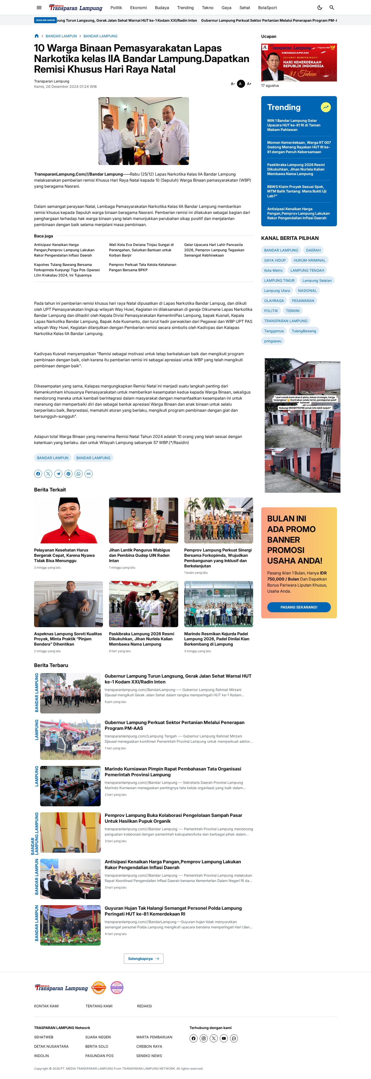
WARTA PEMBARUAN (154, 1037)
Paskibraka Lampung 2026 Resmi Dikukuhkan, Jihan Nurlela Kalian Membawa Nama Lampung (141, 639)
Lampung (37, 730)
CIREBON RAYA (149, 1046)
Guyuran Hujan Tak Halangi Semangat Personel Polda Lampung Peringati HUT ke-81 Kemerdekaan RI (173, 911)
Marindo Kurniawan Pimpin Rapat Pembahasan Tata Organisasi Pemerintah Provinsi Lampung (173, 771)
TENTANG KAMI (99, 1006)
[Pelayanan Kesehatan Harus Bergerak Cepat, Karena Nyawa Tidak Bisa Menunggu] (68, 520)
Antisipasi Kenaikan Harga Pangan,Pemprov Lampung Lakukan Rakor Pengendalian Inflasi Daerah (64, 249)
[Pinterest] (68, 474)
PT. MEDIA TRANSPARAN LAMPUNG (87, 1068)
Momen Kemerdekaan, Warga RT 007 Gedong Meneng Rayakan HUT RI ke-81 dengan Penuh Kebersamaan (299, 147)
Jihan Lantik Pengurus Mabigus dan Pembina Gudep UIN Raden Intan (139, 555)
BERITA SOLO (96, 1046)
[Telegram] (58, 474)
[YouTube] (224, 1038)
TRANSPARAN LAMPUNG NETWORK (148, 1068)
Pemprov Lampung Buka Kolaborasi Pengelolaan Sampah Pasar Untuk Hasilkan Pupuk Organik (173, 818)
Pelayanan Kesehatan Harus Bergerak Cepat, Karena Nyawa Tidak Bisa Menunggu (64, 555)
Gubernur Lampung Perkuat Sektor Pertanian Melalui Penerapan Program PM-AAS (216, 20)
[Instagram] (204, 1038)
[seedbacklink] (98, 987)
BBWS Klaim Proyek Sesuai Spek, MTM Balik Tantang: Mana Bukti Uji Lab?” (297, 191)
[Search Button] (332, 8)
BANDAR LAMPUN (52, 458)
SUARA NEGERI (98, 1037)
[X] (48, 474)
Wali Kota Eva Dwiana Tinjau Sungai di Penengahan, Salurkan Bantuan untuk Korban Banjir (141, 249)
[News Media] (116, 987)
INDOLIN (41, 1056)
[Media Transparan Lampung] (75, 8)
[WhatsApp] (78, 474)
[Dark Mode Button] (320, 8)
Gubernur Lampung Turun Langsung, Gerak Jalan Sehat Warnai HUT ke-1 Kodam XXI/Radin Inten (178, 678)
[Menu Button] (39, 8)
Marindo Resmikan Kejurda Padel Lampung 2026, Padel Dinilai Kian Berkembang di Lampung (216, 639)
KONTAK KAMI (46, 1006)
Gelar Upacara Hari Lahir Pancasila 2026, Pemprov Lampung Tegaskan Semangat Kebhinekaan (214, 249)
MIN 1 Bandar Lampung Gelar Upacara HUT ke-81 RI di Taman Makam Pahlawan (294, 125)
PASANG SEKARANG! (299, 607)
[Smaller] (233, 84)
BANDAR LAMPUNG (93, 458)
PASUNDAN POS (99, 1056)
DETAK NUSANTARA (51, 1046)
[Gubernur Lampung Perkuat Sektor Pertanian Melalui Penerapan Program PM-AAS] (70, 740)
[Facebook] (38, 474)
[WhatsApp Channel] (234, 1038)
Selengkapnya (140, 958)
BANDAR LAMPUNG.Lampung (35, 833)
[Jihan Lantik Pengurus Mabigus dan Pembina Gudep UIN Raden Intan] (143, 520)
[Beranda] (36, 35)
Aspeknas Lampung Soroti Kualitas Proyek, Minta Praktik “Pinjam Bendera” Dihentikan (68, 639)
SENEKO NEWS (149, 1056)
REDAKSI (144, 1006)
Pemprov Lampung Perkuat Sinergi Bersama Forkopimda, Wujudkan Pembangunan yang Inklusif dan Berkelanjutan (218, 557)
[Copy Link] (89, 474)
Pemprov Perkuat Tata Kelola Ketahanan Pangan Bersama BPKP (142, 267)
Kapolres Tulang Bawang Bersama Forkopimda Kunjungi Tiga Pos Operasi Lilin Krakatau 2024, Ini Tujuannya (67, 269)
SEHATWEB (43, 1037)
